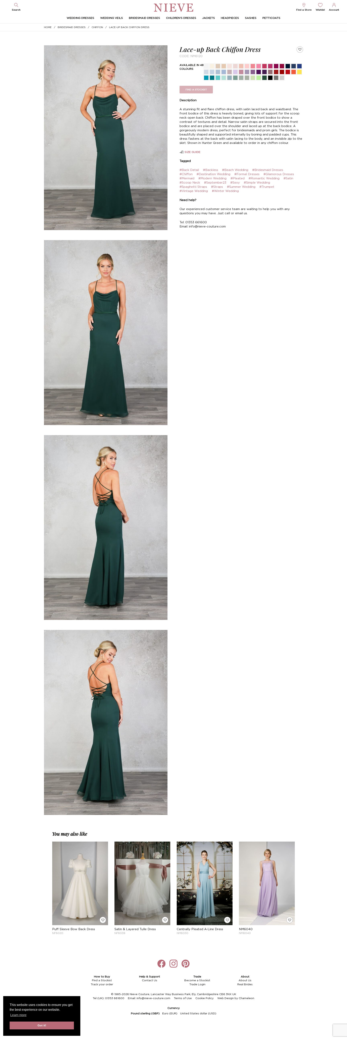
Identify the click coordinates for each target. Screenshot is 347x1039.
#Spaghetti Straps (193, 186)
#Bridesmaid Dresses (267, 170)
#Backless (210, 170)
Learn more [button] (18, 1015)
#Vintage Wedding (194, 191)
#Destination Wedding (213, 174)
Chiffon (97, 27)
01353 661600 (114, 998)
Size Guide (192, 152)
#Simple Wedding (257, 182)
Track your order (102, 984)
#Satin (288, 178)
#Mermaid (187, 178)
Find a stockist (196, 89)
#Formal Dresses (246, 174)
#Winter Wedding (225, 191)
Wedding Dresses (80, 18)
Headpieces (230, 18)
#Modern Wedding (212, 178)
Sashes (250, 18)
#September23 (215, 182)
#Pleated (238, 178)
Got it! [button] (42, 1025)
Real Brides (245, 984)
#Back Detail (189, 170)
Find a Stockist (102, 980)
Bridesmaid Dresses (144, 18)
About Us (245, 980)
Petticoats (271, 18)
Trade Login (197, 984)
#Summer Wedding (241, 186)
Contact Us (149, 980)
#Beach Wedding (235, 170)
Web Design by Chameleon (235, 998)
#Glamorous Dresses (278, 174)
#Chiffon (186, 174)
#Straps (217, 186)
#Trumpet (266, 186)
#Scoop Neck (190, 182)
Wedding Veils (111, 18)
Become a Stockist (197, 980)
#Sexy (235, 182)
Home (48, 27)
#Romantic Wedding (264, 178)
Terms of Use (183, 998)
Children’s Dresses (181, 18)
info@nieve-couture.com (153, 998)
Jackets (208, 18)
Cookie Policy (204, 998)
